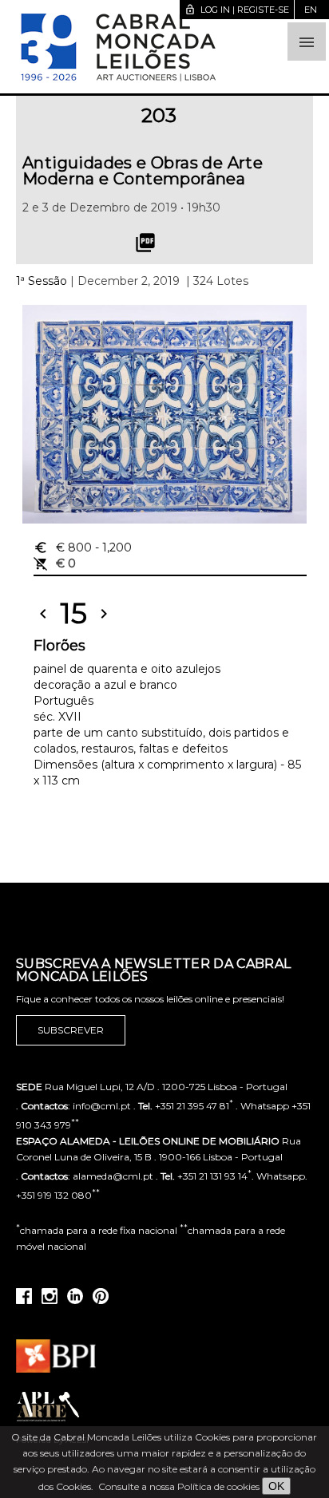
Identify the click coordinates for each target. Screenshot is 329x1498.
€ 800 (83, 547)
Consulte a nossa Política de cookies (179, 1486)
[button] (306, 41)
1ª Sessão (41, 281)
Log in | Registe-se (236, 9)
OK (276, 1486)
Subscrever (71, 1030)
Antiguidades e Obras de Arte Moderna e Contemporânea (142, 170)
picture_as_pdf (145, 242)
